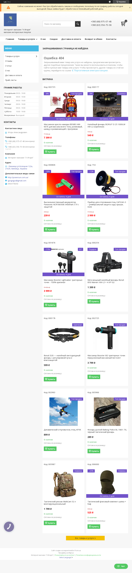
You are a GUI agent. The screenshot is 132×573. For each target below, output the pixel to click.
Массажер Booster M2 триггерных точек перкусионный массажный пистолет (106, 356)
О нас (43, 39)
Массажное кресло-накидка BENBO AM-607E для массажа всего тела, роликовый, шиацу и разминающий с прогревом (63, 126)
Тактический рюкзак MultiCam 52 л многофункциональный (60, 502)
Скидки (53, 39)
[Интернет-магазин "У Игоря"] (10, 19)
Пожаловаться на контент (65, 555)
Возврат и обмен (93, 39)
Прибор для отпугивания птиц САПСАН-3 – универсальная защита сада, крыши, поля (107, 204)
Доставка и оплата (71, 39)
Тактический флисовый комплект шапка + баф (107, 502)
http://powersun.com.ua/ (18, 177)
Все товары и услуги (84, 538)
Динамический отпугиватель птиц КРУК (62, 429)
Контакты (111, 39)
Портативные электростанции (91, 70)
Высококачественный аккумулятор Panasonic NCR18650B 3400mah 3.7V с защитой (61, 204)
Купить (51, 151)
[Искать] (78, 24)
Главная (10, 39)
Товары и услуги (26, 39)
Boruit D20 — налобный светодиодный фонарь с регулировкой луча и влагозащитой (62, 357)
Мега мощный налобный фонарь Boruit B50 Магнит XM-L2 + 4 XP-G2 (106, 281)
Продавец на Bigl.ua (66, 553)
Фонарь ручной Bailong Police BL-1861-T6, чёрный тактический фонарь (107, 430)
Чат (123, 566)
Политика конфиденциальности (88, 555)
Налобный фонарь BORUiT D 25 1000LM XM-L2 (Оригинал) (106, 125)
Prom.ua (78, 550)
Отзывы (8, 61)
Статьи (8, 66)
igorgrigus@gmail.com (17, 181)
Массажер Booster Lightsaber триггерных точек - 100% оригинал (63, 281)
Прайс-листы (10, 80)
